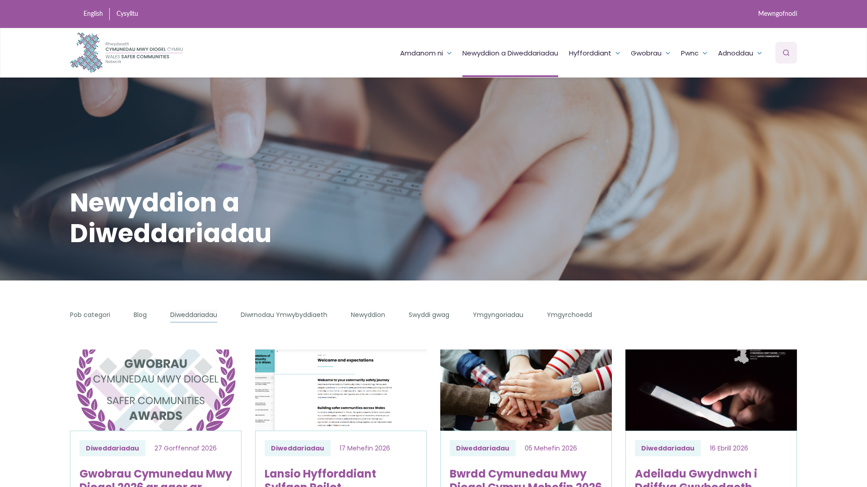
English (93, 14)
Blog (140, 314)
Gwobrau (646, 53)
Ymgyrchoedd (569, 314)
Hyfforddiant (590, 53)
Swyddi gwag (429, 314)
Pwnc (690, 53)
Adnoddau (735, 53)
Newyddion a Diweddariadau (510, 53)
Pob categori (90, 314)
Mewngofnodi (777, 14)
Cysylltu (127, 14)
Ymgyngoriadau (498, 314)
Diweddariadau (193, 314)
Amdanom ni (421, 53)
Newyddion (368, 314)
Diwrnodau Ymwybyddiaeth (284, 314)
